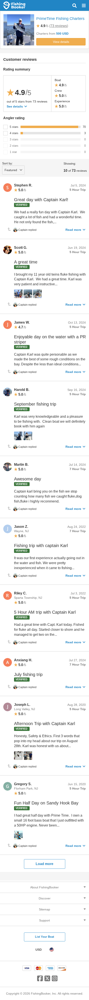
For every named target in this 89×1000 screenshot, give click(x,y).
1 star (13, 152)
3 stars (14, 139)
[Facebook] (40, 980)
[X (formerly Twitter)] (47, 980)
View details (61, 41)
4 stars (14, 133)
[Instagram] (54, 980)
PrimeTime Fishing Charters (60, 18)
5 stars (14, 126)
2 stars (14, 145)
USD (38, 949)
